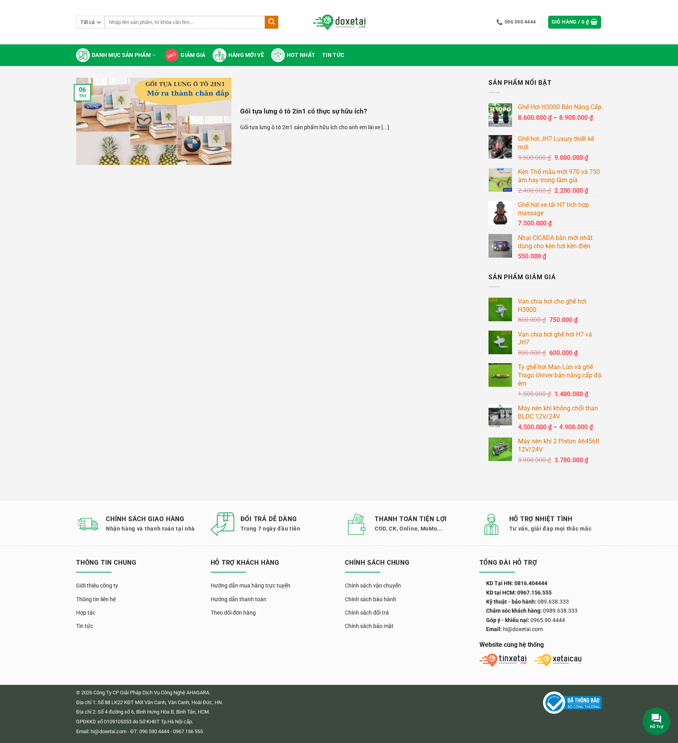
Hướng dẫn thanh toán (238, 599)
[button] (574, 22)
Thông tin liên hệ (96, 599)
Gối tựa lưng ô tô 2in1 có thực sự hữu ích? (303, 111)
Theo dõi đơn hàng (233, 612)
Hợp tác (85, 612)
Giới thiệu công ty (97, 585)
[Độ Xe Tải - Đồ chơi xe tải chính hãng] (339, 22)
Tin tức (333, 55)
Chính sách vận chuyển (373, 585)
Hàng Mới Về (246, 55)
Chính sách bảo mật (369, 626)
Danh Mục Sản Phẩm (121, 55)
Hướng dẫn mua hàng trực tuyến (250, 585)
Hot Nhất (301, 55)
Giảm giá (192, 55)
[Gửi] (271, 22)
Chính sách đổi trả (367, 612)
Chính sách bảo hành (370, 599)
